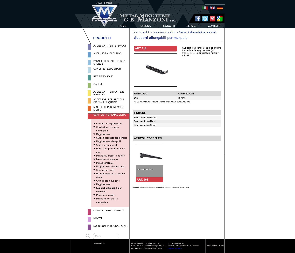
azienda (145, 25)
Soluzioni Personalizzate (110, 226)
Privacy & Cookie (175, 248)
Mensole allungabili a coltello (110, 155)
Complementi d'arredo (108, 210)
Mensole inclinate (105, 163)
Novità (97, 218)
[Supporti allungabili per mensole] (155, 85)
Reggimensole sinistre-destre (110, 166)
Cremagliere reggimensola (109, 123)
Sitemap (97, 243)
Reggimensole (103, 76)
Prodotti (146, 32)
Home (135, 32)
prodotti (168, 25)
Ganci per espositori (107, 68)
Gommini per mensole (107, 145)
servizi (191, 25)
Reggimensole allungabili (108, 141)
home (122, 25)
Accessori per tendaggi (109, 45)
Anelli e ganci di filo (107, 53)
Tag (103, 243)
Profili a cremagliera (106, 195)
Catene (98, 84)
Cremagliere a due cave (108, 181)
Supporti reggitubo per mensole (111, 138)
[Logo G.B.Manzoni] (104, 27)
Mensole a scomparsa (107, 159)
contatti (214, 25)
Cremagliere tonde (105, 170)
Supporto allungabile (156, 187)
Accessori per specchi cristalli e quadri (108, 100)
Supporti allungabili (140, 187)
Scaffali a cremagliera (109, 114)
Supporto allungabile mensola (177, 187)
